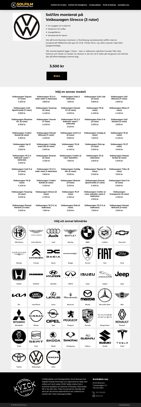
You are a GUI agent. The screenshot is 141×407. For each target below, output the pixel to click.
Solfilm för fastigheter (77, 5)
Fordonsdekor (95, 5)
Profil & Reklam (109, 5)
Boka (57, 76)
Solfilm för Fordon (58, 5)
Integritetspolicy (124, 405)
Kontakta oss (123, 5)
